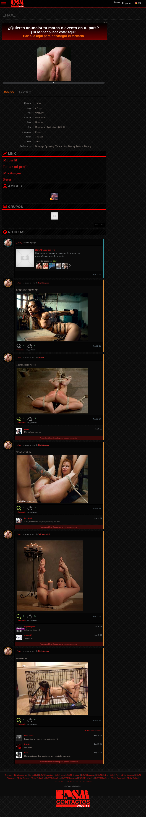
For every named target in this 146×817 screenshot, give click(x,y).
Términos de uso (21, 775)
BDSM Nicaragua (69, 778)
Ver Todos (99, 225)
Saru (26, 753)
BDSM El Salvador (86, 778)
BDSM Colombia (38, 778)
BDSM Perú (114, 775)
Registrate (126, 3)
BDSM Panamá (23, 778)
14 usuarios (22, 512)
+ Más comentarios (92, 731)
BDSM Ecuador (127, 775)
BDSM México (61, 781)
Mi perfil (10, 160)
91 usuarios (22, 724)
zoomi (26, 429)
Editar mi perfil (15, 167)
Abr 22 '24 (97, 274)
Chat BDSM (73, 781)
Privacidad (33, 775)
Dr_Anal (28, 518)
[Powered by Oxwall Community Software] (73, 798)
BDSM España (86, 781)
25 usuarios (22, 422)
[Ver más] (70, 265)
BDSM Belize (132, 778)
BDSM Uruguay (73, 775)
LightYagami (43, 283)
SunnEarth (28, 736)
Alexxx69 (28, 635)
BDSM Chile (60, 775)
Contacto (8, 775)
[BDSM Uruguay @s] (54, 216)
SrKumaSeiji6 (44, 534)
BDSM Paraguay (88, 775)
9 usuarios (21, 350)
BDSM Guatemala (118, 778)
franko (27, 744)
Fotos (7, 179)
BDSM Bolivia (102, 775)
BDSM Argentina (46, 775)
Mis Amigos (12, 173)
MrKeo (41, 357)
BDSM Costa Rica (53, 778)
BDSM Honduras (102, 778)
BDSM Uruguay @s (45, 249)
